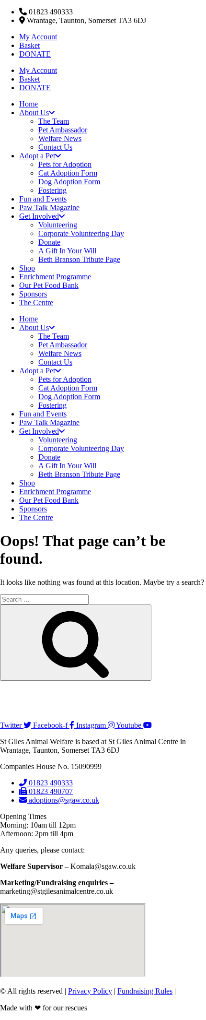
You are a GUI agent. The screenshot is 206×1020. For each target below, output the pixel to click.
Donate (49, 242)
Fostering (52, 190)
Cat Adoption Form (67, 173)
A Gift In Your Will (67, 251)
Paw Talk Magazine (49, 207)
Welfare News (59, 138)
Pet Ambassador (62, 130)
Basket (29, 45)
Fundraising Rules (144, 991)
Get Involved (39, 216)
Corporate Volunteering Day (81, 233)
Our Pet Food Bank (49, 285)
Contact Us (55, 147)
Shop (27, 268)
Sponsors (33, 294)
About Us (34, 112)
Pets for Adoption (65, 164)
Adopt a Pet (37, 156)
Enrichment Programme (55, 277)
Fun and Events (43, 199)
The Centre (36, 302)
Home (28, 104)
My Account (38, 37)
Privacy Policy (90, 991)
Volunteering (57, 225)
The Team (53, 121)
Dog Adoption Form (69, 182)
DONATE (35, 54)
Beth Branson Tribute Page (79, 259)
